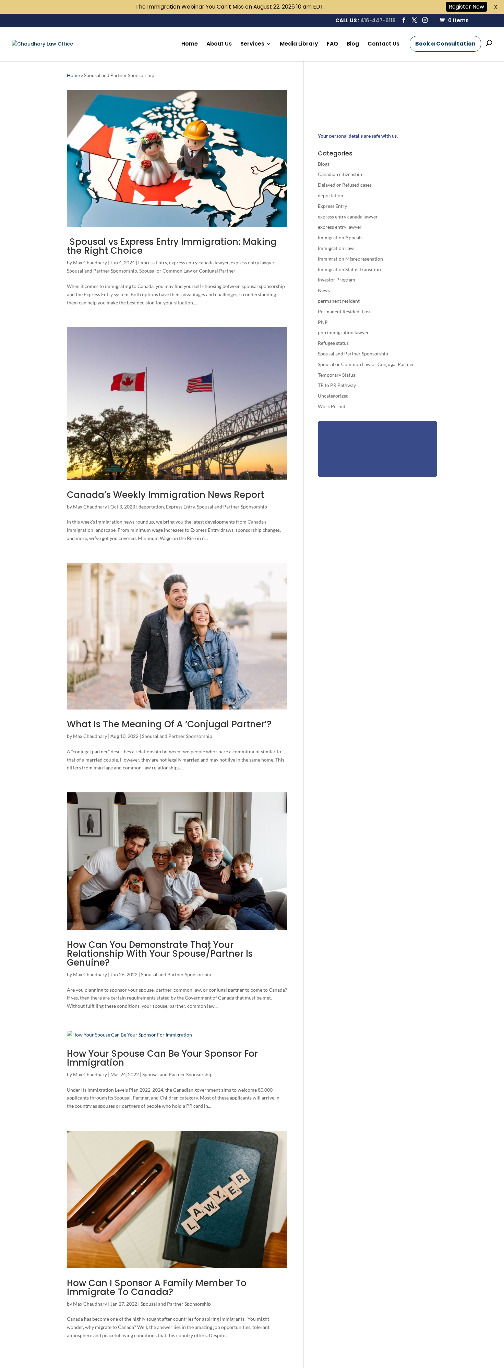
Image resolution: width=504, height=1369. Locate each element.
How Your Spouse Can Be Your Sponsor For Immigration (162, 1058)
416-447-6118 (378, 20)
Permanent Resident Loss (344, 311)
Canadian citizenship (340, 174)
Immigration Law (336, 248)
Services (252, 44)
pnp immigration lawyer (343, 332)
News (324, 290)
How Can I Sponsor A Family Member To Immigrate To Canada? (157, 1287)
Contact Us (383, 44)
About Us (219, 44)
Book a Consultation (445, 43)
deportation (151, 507)
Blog (353, 44)
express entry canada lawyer (199, 262)
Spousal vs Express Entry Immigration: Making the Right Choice (172, 246)
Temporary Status (336, 375)
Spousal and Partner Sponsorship (102, 271)
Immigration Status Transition (349, 269)
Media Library (299, 44)
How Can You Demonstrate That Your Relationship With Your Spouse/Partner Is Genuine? (160, 954)
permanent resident (339, 301)
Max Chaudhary (90, 262)
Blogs (323, 164)
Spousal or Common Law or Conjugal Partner (187, 271)
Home (189, 44)
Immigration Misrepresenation (350, 259)
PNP (323, 322)
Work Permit (332, 406)
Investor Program (336, 279)
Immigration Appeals (340, 237)
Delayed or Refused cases (345, 185)
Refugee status (333, 343)
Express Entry (152, 262)
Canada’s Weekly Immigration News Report (165, 495)
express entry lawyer (252, 262)
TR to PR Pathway (337, 385)
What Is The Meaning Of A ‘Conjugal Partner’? (169, 724)
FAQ (332, 44)
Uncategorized (333, 396)
